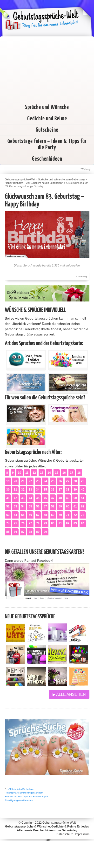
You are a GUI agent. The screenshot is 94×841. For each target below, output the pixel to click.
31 (15, 489)
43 (23, 498)
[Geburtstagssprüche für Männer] (26, 421)
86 (15, 531)
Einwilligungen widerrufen (19, 800)
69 (52, 515)
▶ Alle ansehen (69, 694)
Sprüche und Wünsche (47, 107)
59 (60, 506)
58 (52, 506)
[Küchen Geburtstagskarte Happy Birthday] (36, 663)
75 (15, 523)
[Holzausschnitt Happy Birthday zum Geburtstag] (57, 663)
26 (60, 481)
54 (23, 506)
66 (30, 515)
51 (82, 498)
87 (23, 531)
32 (23, 489)
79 (45, 523)
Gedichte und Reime (47, 119)
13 (41, 472)
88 (30, 531)
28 (75, 481)
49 (67, 498)
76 (23, 523)
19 (8, 481)
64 (15, 515)
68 (45, 515)
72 (75, 515)
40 (82, 489)
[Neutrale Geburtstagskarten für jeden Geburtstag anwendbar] (68, 366)
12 (34, 472)
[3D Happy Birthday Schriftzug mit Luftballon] (57, 641)
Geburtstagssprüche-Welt (59, 822)
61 (75, 506)
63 (8, 515)
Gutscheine (47, 130)
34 (38, 489)
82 (67, 523)
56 (38, 506)
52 (8, 506)
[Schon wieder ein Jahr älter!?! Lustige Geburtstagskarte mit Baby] (78, 641)
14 (49, 472)
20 (15, 481)
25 (52, 481)
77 (30, 523)
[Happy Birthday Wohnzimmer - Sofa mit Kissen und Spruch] (15, 685)
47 (52, 498)
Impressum (82, 834)
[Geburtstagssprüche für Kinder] (26, 444)
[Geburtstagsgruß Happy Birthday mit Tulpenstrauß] (57, 685)
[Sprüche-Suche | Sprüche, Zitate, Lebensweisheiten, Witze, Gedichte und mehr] (47, 774)
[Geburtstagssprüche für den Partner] (68, 389)
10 (19, 472)
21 (23, 481)
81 (60, 523)
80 (52, 523)
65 (23, 515)
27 (67, 481)
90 (45, 531)
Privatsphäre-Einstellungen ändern (24, 792)
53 (15, 506)
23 (38, 481)
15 (56, 472)
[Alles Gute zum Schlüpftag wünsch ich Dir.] (36, 641)
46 (45, 498)
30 (8, 489)
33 (30, 489)
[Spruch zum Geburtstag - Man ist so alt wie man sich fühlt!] (15, 663)
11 (26, 472)
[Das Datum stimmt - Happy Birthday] (78, 685)
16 (64, 472)
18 (79, 472)
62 (82, 506)
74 (8, 523)
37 (60, 489)
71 (67, 515)
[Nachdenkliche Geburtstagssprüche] (26, 389)
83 (75, 523)
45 (38, 498)
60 (67, 506)
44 (30, 498)
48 (60, 498)
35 (45, 489)
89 (38, 531)
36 (52, 489)
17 (71, 472)
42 (15, 498)
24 (45, 481)
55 (30, 506)
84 (82, 523)
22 (30, 481)
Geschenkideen (47, 159)
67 (38, 515)
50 (75, 498)
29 (82, 481)
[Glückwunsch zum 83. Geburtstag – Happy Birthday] (47, 256)
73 (82, 515)
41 (8, 498)
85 (8, 531)
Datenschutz (64, 834)
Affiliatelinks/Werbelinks (21, 789)
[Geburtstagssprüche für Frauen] (68, 421)
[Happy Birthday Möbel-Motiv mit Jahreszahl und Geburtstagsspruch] (36, 685)
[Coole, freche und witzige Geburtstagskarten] (26, 366)
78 (38, 523)
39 (75, 489)
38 (67, 489)
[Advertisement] (47, 67)
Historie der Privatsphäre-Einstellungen (26, 796)
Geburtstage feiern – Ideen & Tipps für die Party (47, 144)
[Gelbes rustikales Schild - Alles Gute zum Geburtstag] (15, 641)
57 (45, 506)
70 (60, 515)
